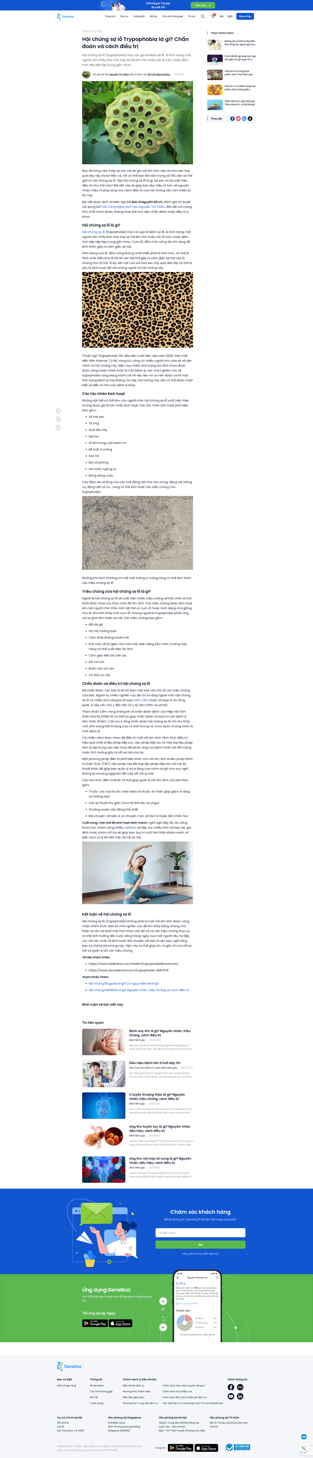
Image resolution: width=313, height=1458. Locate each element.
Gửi (200, 1244)
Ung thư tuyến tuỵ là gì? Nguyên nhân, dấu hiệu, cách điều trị (160, 1128)
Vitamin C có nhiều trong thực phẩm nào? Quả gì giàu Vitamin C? (240, 88)
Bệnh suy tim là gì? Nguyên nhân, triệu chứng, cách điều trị (160, 1033)
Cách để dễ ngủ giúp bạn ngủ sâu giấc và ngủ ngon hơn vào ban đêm (240, 58)
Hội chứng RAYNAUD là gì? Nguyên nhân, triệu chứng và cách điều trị (139, 990)
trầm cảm (141, 700)
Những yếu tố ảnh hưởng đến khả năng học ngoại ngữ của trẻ (240, 43)
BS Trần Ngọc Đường (159, 74)
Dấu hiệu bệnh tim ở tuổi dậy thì (154, 1063)
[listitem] (58, 411)
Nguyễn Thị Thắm (119, 74)
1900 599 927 (211, 1253)
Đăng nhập (245, 16)
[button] (304, 1449)
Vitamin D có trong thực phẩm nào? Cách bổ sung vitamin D (238, 73)
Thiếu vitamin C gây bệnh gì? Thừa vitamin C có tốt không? (240, 103)
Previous (163, 1301)
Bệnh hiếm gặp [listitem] (137, 1040)
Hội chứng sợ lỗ (93, 232)
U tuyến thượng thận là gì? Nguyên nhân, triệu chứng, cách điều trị (157, 1096)
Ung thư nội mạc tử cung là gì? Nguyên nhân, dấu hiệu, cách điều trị (160, 1160)
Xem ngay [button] (200, 5)
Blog (99, 31)
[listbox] (212, 16)
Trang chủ (110, 16)
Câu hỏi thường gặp (173, 16)
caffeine (130, 827)
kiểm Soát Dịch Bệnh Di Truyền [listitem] (144, 1067)
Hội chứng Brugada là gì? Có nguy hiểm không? (124, 983)
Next (163, 1327)
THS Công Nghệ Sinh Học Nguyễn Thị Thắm (133, 207)
